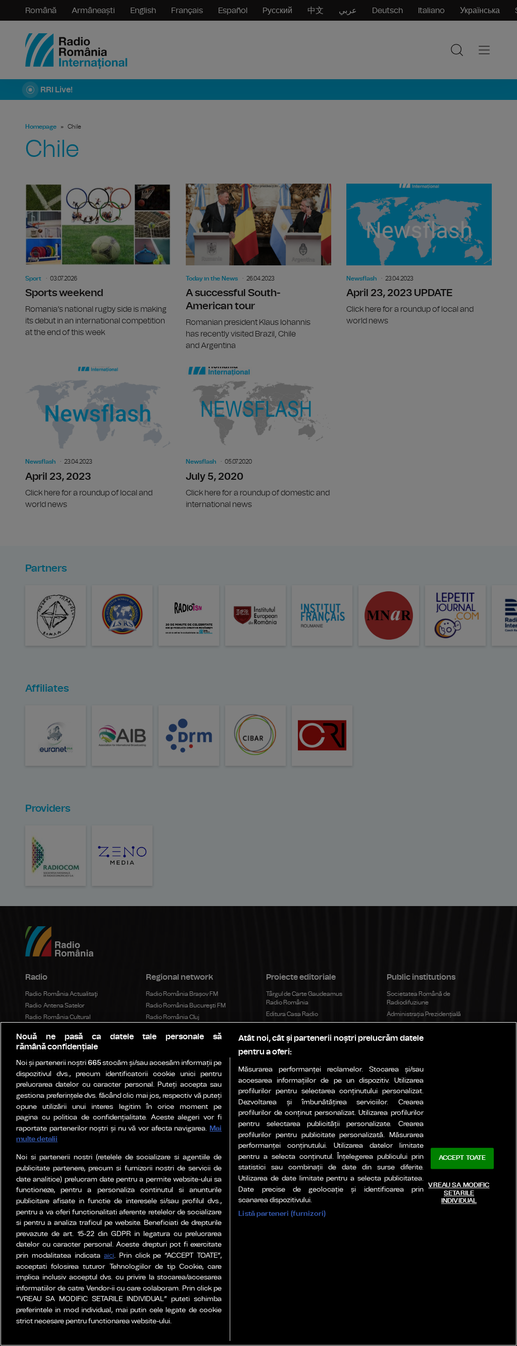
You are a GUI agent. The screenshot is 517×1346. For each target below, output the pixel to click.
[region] (258, 1184)
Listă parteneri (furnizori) (282, 1213)
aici (109, 1256)
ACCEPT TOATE (462, 1158)
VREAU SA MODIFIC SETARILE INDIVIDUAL (458, 1193)
